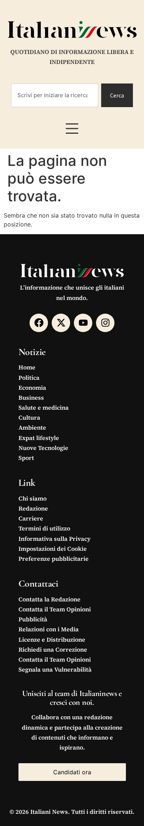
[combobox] (54, 95)
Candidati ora (72, 772)
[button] (72, 128)
